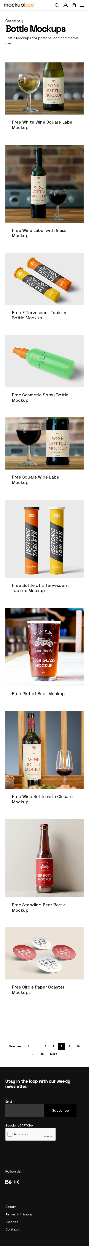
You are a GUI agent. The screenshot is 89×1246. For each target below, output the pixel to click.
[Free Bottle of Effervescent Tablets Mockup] (44, 551)
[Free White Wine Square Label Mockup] (44, 100)
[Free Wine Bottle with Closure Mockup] (44, 762)
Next (53, 1054)
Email (10, 1101)
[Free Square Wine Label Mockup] (44, 455)
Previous (15, 1046)
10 (77, 1046)
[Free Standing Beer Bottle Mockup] (44, 870)
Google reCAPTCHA (19, 1125)
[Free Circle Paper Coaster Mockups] (44, 965)
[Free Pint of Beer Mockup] (44, 656)
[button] (82, 5)
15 (42, 1054)
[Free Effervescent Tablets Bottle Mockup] (44, 291)
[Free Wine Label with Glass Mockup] (44, 196)
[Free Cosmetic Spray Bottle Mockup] (44, 373)
